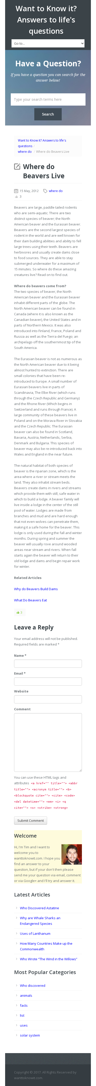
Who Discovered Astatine (39, 908)
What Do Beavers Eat (30, 600)
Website (21, 691)
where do (25, 151)
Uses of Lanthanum (35, 933)
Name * (20, 655)
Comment (22, 709)
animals (26, 995)
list (22, 1015)
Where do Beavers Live (44, 171)
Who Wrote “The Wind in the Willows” (48, 959)
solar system (30, 1035)
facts (24, 1005)
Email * (20, 673)
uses (24, 1025)
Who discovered (32, 985)
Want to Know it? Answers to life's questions (46, 19)
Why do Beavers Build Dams (36, 589)
